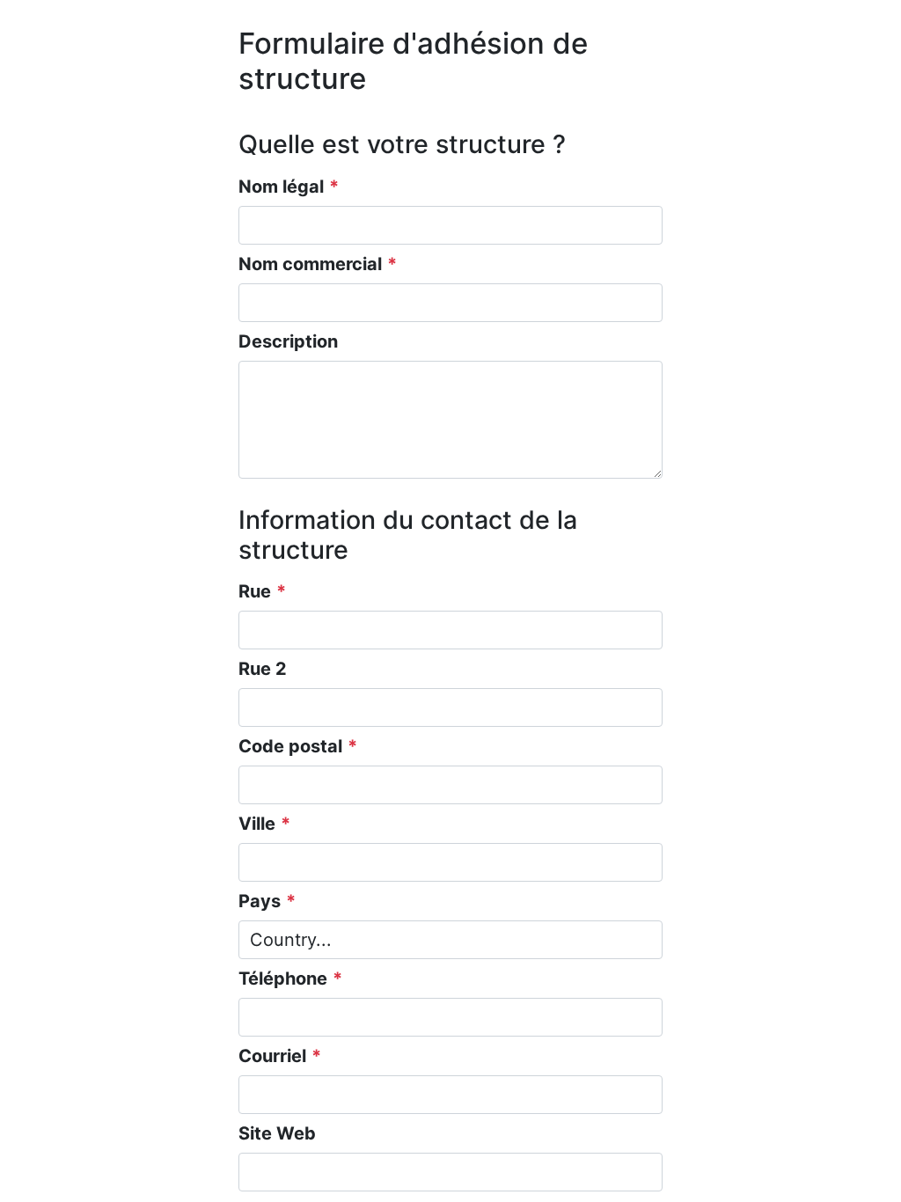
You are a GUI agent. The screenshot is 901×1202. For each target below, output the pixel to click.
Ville (256, 823)
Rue (254, 591)
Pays (259, 901)
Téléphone (282, 978)
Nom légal (281, 186)
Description (288, 341)
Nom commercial (310, 264)
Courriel (272, 1055)
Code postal (290, 746)
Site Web (277, 1133)
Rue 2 (262, 668)
